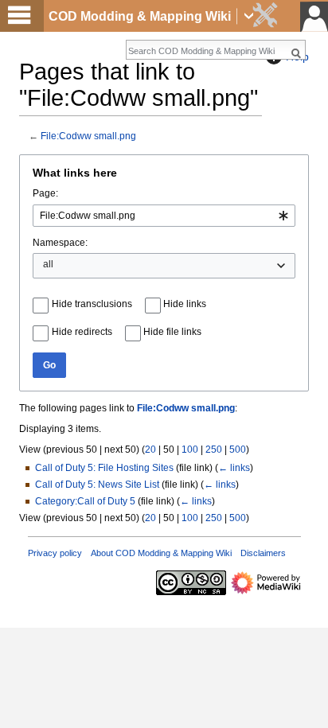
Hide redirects (82, 331)
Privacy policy (55, 553)
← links (234, 467)
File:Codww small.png (88, 135)
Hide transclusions (92, 303)
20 (150, 449)
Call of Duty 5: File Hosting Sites (104, 467)
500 (237, 449)
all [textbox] (48, 264)
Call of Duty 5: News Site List (97, 484)
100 (190, 449)
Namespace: (60, 242)
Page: (45, 193)
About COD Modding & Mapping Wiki (161, 553)
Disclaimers (263, 553)
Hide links (184, 303)
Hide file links (172, 331)
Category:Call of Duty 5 (85, 501)
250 (213, 449)
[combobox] (164, 215)
